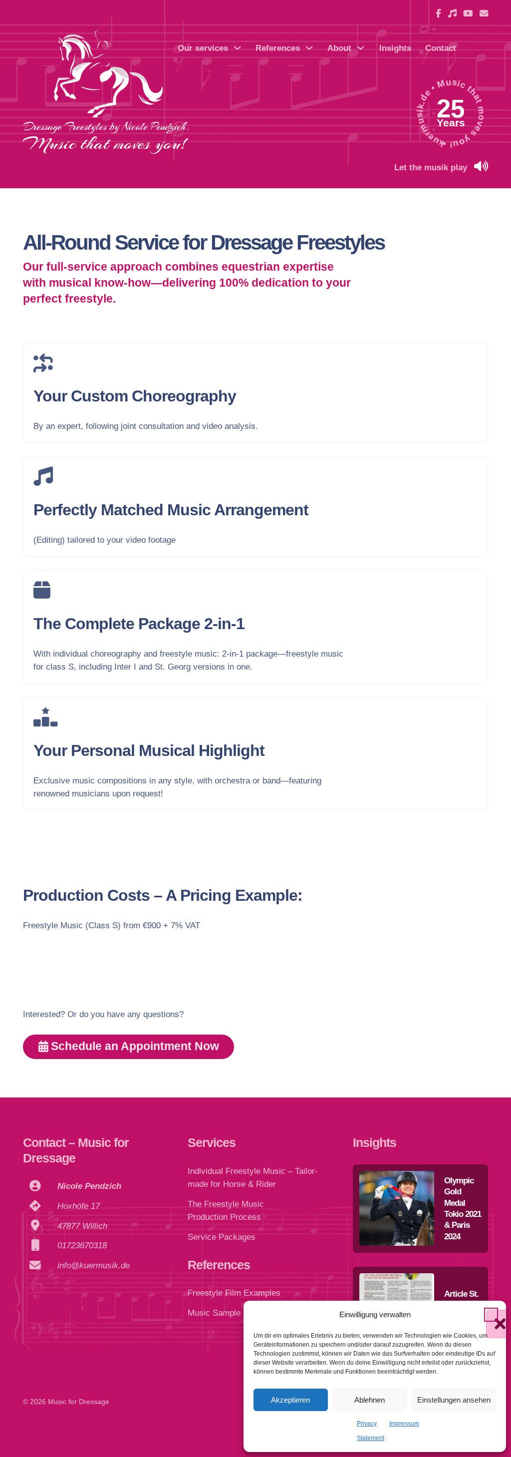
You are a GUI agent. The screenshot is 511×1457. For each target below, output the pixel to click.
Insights (395, 48)
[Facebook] (438, 13)
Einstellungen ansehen (454, 1400)
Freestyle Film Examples (234, 1293)
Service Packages (222, 1237)
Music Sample (214, 1313)
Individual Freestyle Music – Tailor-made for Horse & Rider (253, 1177)
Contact (440, 48)
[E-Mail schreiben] (484, 13)
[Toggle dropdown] (237, 47)
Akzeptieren (290, 1400)
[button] (491, 1315)
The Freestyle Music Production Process (226, 1210)
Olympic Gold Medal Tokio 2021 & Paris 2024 (462, 1208)
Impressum (404, 1423)
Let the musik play (430, 167)
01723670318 (82, 1245)
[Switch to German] (479, 41)
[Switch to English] (479, 55)
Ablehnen (369, 1400)
